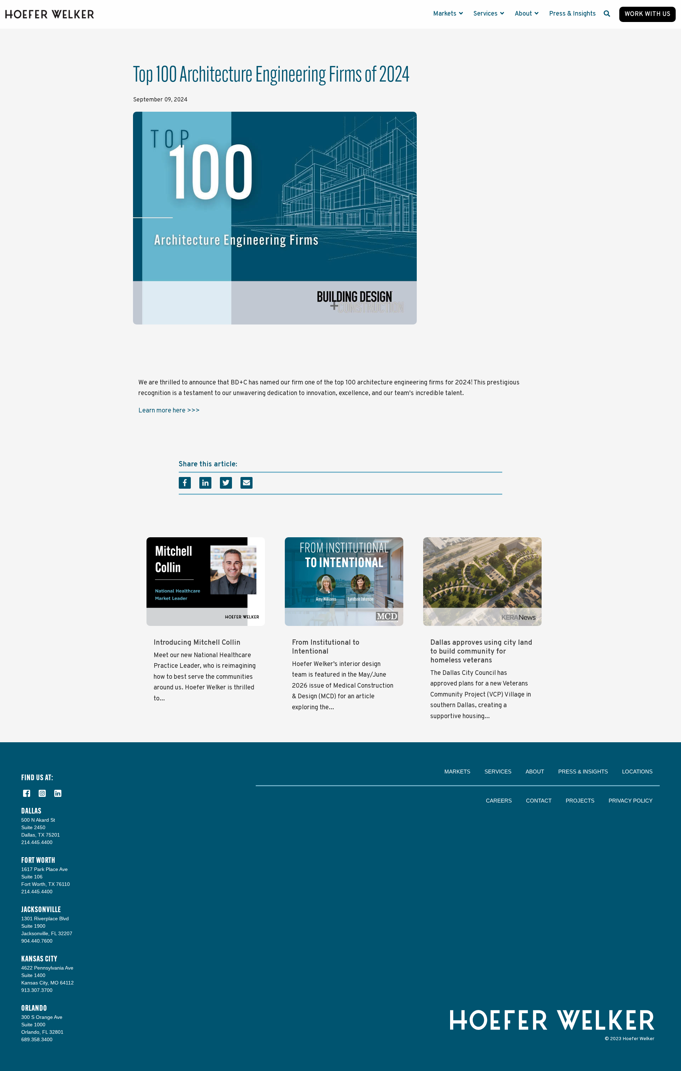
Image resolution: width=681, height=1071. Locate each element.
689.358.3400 (36, 1039)
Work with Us (647, 14)
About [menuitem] (535, 771)
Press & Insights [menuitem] (583, 771)
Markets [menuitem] (457, 771)
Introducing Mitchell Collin (197, 643)
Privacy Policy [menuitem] (631, 801)
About (524, 14)
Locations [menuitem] (637, 771)
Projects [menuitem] (580, 801)
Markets (445, 14)
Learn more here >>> (169, 411)
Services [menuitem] (498, 771)
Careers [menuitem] (499, 801)
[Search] (607, 14)
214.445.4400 (36, 842)
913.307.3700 (36, 990)
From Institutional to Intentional (325, 647)
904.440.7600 (36, 941)
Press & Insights (572, 14)
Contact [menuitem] (539, 801)
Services (486, 14)
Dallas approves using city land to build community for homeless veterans (481, 651)
